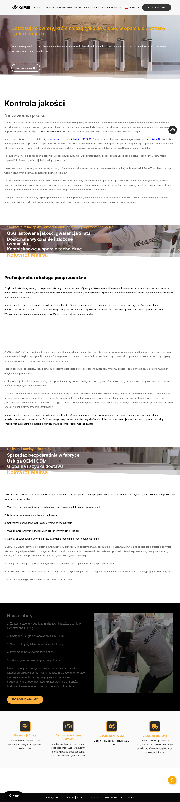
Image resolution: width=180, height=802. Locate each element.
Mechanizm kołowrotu (49, 131)
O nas (101, 7)
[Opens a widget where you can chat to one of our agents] (13, 795)
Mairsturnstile (125, 797)
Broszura (89, 7)
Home (37, 7)
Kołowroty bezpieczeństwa (60, 7)
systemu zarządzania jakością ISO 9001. (69, 139)
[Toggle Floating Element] (172, 780)
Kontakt (116, 7)
